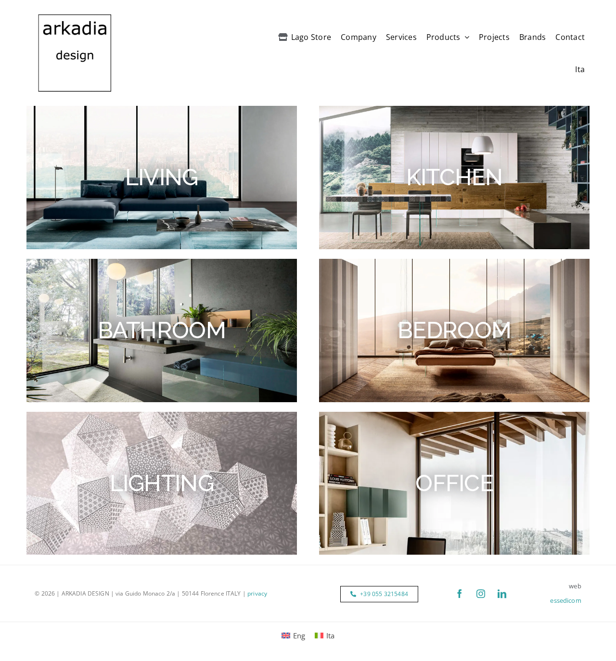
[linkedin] (502, 593)
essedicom (565, 600)
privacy (257, 593)
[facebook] (459, 593)
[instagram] (481, 593)
